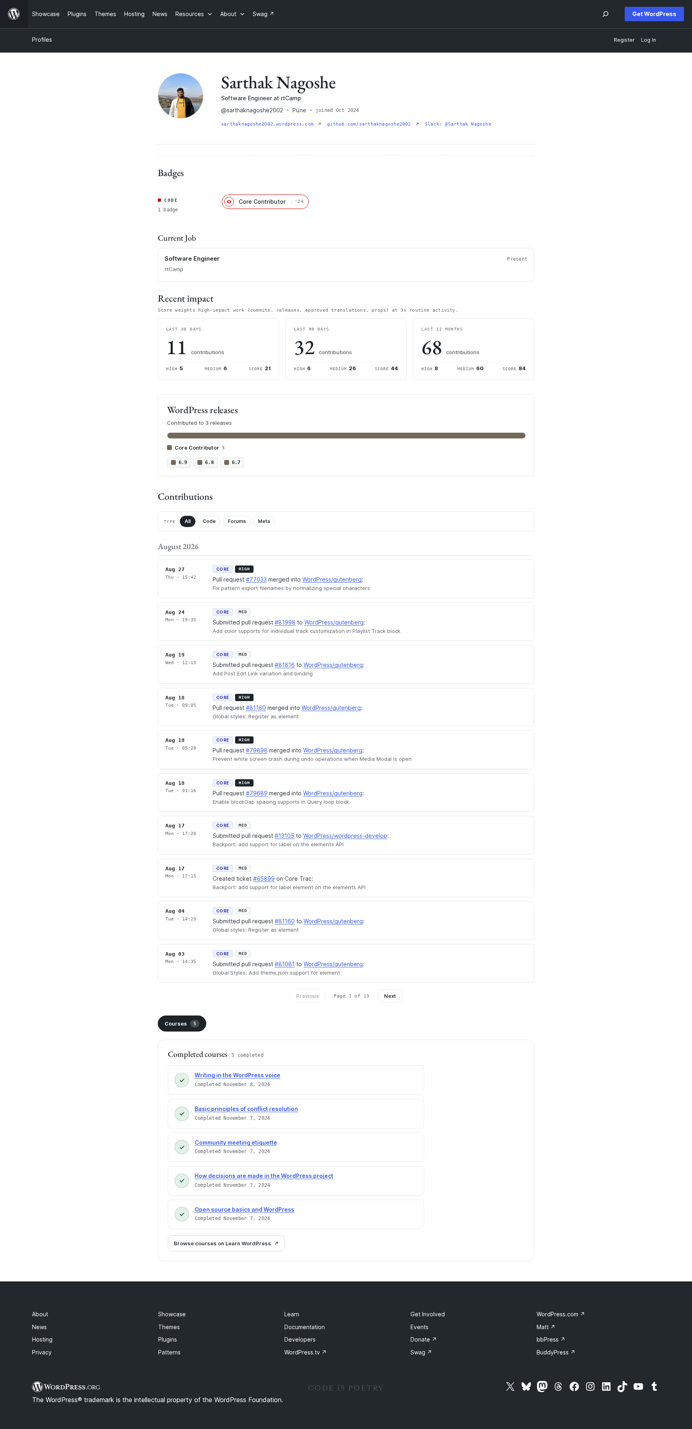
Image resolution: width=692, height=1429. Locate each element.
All (188, 521)
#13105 (284, 835)
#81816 (285, 664)
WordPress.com (561, 1314)
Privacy (42, 1352)
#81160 (256, 707)
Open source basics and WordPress (244, 1209)
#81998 (285, 622)
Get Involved (427, 1314)
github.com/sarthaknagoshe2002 (370, 124)
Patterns (169, 1352)
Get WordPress (654, 13)
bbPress (551, 1339)
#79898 (257, 750)
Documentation (304, 1327)
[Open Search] (605, 14)
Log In (648, 40)
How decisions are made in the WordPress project (264, 1175)
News (39, 1327)
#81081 (285, 964)
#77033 (256, 579)
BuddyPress (556, 1352)
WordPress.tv (305, 1352)
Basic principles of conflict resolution (246, 1108)
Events (419, 1327)
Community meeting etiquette (236, 1142)
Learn (291, 1314)
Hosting (42, 1339)
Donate (423, 1339)
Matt (546, 1327)
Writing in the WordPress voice (237, 1075)
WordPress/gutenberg (332, 579)
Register (624, 40)
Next (390, 996)
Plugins (167, 1339)
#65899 (264, 878)
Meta (264, 521)
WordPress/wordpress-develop (345, 835)
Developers (300, 1339)
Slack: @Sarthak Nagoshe (458, 124)
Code (209, 521)
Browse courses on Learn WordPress (222, 1243)
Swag (421, 1352)
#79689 (257, 793)
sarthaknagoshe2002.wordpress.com (268, 124)
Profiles (42, 39)
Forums (237, 521)
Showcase (172, 1314)
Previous (307, 996)
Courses (180, 1023)
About (40, 1314)
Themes (169, 1327)
